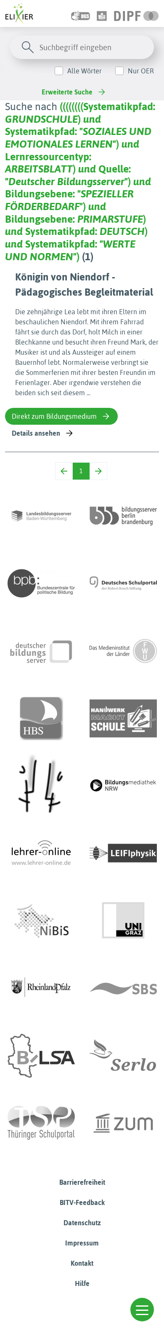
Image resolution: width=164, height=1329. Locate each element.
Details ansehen (36, 433)
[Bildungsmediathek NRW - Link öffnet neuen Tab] (123, 786)
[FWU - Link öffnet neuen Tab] (123, 651)
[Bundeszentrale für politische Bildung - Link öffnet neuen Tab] (41, 583)
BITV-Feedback (82, 1202)
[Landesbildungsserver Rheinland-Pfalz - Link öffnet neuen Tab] (41, 988)
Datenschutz (82, 1223)
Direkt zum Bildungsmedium (54, 416)
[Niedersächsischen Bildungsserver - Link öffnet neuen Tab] (41, 920)
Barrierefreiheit (82, 1182)
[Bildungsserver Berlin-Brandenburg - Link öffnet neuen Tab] (123, 516)
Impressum (82, 1243)
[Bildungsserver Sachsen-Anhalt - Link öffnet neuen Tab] (41, 1055)
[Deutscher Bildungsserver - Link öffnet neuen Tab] (41, 651)
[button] (142, 1309)
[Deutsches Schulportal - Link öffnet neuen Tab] (123, 583)
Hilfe (82, 1283)
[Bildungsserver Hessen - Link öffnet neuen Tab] (41, 786)
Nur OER (141, 71)
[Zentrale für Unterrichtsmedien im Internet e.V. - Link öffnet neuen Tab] (123, 1123)
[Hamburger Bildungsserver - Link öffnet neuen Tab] (41, 718)
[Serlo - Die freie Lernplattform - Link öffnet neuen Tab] (123, 1055)
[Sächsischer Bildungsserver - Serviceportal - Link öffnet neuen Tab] (123, 988)
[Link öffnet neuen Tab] (136, 13)
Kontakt (82, 1263)
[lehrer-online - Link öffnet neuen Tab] (41, 853)
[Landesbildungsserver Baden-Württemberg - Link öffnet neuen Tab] (41, 516)
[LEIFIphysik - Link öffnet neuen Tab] (123, 853)
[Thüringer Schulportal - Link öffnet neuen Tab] (41, 1123)
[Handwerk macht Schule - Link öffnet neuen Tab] (123, 718)
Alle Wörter (84, 71)
